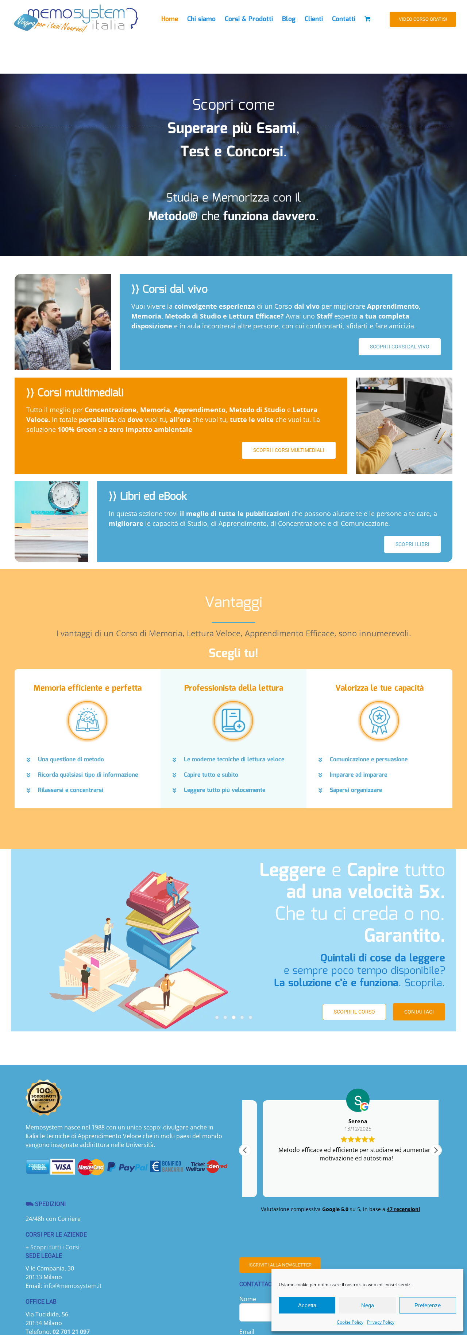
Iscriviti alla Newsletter (280, 1265)
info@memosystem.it (72, 1286)
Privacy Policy (380, 1322)
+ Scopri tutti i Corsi (53, 1247)
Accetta (307, 1305)
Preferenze (427, 1305)
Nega (367, 1305)
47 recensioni (403, 1209)
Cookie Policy (350, 1322)
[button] (88, 760)
